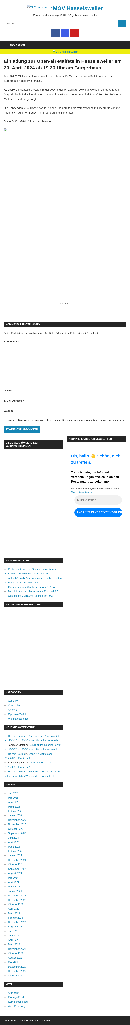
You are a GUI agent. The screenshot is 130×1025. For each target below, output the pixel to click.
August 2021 (15, 957)
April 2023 (13, 908)
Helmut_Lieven (16, 736)
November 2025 (17, 824)
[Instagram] (65, 33)
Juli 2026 (13, 793)
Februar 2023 (15, 917)
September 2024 (17, 868)
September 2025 (17, 833)
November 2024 (17, 860)
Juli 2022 (13, 931)
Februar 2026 (15, 811)
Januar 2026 (15, 815)
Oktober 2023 (15, 904)
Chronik (12, 709)
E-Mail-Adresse (14, 400)
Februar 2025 (15, 851)
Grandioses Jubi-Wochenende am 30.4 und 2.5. (34, 586)
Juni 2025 (13, 837)
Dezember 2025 (17, 819)
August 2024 (15, 873)
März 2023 (14, 913)
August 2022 (15, 926)
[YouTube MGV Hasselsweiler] (74, 33)
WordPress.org (16, 1006)
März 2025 (14, 846)
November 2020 (17, 971)
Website (8, 410)
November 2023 (17, 899)
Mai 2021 (13, 962)
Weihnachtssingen (18, 718)
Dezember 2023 (17, 895)
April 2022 (13, 939)
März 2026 (14, 806)
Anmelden (13, 992)
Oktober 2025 (15, 828)
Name (8, 390)
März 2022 (14, 944)
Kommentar (11, 341)
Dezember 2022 (17, 922)
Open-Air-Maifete (17, 714)
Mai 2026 (13, 797)
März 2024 (14, 886)
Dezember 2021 (17, 948)
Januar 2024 (15, 891)
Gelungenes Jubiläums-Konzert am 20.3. (30, 595)
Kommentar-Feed (18, 1001)
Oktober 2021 (15, 953)
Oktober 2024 (15, 864)
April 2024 (13, 882)
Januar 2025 (15, 855)
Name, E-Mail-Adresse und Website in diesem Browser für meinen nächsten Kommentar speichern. (66, 420)
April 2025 (13, 842)
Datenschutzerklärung (81, 492)
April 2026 (13, 802)
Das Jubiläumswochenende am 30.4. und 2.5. (33, 591)
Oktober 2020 (15, 975)
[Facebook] (55, 33)
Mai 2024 (13, 877)
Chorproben (14, 705)
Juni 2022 (13, 935)
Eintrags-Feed (16, 997)
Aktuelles (13, 700)
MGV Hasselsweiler (78, 8)
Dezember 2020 (17, 966)
